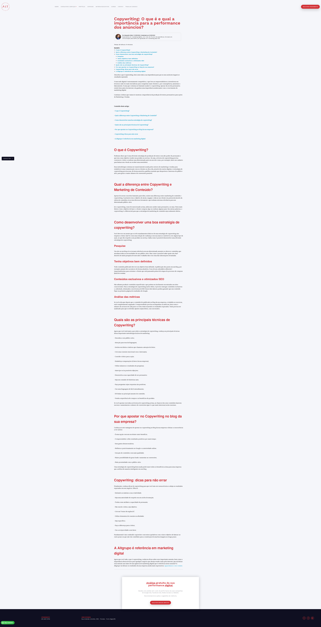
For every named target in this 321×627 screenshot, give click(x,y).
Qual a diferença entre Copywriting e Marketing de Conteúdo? (136, 115)
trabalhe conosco (131, 6)
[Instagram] (304, 618)
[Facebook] (308, 618)
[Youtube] (312, 618)
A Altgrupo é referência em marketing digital (130, 139)
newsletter (6, 159)
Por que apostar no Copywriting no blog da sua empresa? (134, 129)
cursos (113, 6)
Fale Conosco (8, 622)
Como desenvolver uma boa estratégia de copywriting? (133, 120)
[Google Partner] (243, 618)
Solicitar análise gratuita (160, 602)
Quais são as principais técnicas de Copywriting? (131, 125)
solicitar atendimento (310, 6)
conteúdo (90, 6)
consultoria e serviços (68, 6)
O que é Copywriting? (122, 111)
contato (120, 6)
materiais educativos (102, 6)
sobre (57, 6)
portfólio (82, 6)
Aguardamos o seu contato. (174, 566)
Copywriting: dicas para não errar (126, 134)
